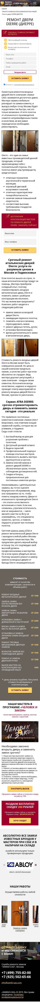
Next (36, 867)
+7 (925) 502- (20, 3)
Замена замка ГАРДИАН (20, 929)
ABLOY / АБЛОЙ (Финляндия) (20, 872)
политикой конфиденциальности (24, 84)
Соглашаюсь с (19, 84)
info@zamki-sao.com (12, 982)
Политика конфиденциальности (12, 996)
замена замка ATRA (20, 530)
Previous (4, 867)
